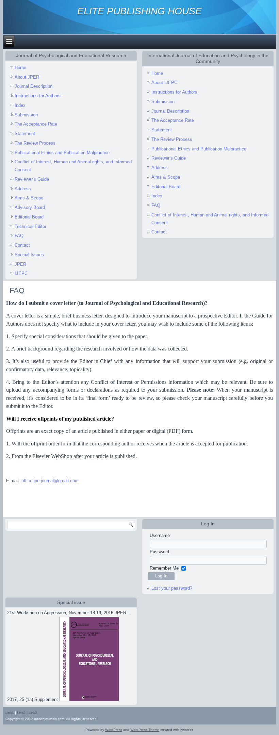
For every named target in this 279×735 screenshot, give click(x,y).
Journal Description (33, 86)
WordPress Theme (144, 730)
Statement (25, 133)
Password (159, 551)
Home (20, 67)
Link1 (9, 713)
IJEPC (21, 273)
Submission (26, 114)
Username (160, 535)
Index (20, 105)
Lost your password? (171, 588)
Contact (22, 245)
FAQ (19, 235)
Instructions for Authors (38, 95)
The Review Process (35, 143)
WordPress (113, 730)
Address (23, 188)
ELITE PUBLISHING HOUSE (139, 11)
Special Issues (29, 254)
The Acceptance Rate (36, 124)
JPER (20, 264)
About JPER (27, 77)
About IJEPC (164, 82)
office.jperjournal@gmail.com (50, 480)
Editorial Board (29, 216)
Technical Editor (30, 226)
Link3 (33, 713)
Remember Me (164, 568)
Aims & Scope (29, 197)
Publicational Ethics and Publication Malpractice (62, 152)
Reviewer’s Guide (32, 179)
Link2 (21, 713)
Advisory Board (30, 207)
